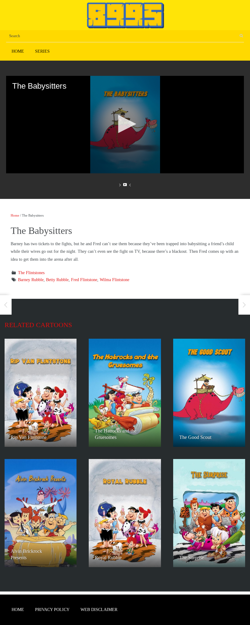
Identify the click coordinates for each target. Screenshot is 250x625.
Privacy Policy (52, 609)
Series (42, 51)
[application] (125, 124)
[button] (125, 124)
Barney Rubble (31, 279)
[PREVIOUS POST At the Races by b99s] (6, 305)
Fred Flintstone (84, 279)
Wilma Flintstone (114, 279)
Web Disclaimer (98, 609)
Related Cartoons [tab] (38, 325)
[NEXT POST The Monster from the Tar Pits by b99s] (244, 305)
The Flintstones (31, 272)
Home (18, 51)
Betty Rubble (57, 279)
